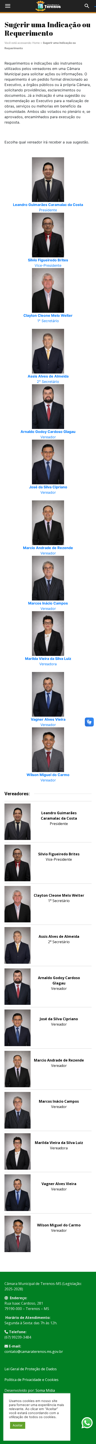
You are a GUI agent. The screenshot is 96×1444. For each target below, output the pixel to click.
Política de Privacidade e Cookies (31, 1379)
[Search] (88, 6)
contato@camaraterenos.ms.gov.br (33, 1351)
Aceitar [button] (18, 1425)
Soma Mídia (45, 1390)
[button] (7, 6)
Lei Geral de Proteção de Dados (30, 1368)
